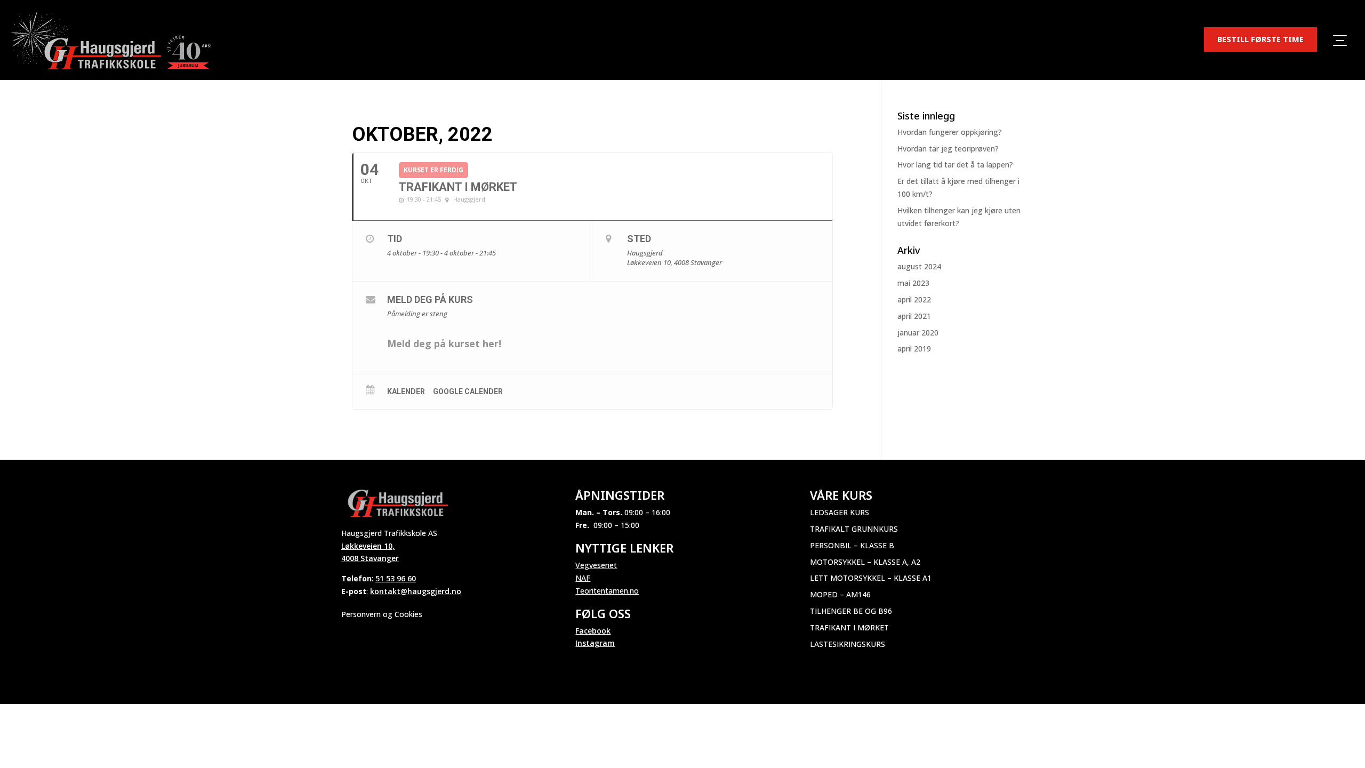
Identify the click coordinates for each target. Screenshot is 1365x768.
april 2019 (914, 348)
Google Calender (468, 391)
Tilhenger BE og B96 (851, 611)
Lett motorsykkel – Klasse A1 (871, 578)
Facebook (593, 631)
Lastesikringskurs (847, 644)
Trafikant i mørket (849, 627)
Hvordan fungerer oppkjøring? (949, 132)
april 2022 (914, 299)
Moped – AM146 (840, 594)
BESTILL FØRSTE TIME (1260, 39)
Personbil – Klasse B (852, 545)
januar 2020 (917, 332)
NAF (582, 578)
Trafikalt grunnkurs (854, 529)
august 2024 (919, 266)
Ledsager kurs (839, 512)
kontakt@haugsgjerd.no (415, 591)
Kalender (406, 391)
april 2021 (914, 316)
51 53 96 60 (395, 578)
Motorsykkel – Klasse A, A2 (865, 562)
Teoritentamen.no (607, 591)
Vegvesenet (596, 565)
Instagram (595, 643)
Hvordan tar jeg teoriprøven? (948, 148)
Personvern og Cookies (381, 614)
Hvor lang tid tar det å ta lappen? (955, 164)
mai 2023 (913, 283)
